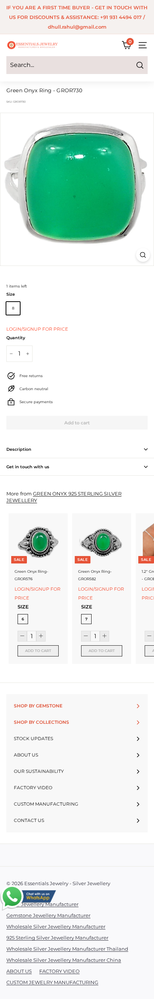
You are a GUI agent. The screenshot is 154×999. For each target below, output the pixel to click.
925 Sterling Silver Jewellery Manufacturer (57, 938)
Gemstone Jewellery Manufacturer (48, 915)
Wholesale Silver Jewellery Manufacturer (55, 926)
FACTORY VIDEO (59, 971)
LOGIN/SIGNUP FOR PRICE (37, 329)
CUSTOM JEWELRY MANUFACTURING (52, 982)
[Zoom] (143, 255)
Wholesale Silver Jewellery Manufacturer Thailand (67, 949)
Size (10, 294)
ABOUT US (19, 971)
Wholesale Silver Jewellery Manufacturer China (63, 960)
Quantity (15, 337)
